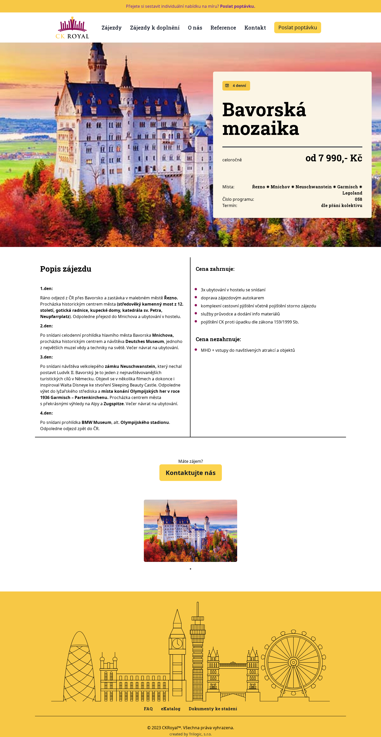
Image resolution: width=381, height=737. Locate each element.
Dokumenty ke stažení (213, 708)
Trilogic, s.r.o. (200, 734)
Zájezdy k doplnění (155, 27)
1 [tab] (190, 568)
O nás (195, 27)
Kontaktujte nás (191, 472)
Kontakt (255, 27)
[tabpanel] (190, 531)
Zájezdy (112, 27)
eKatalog (170, 708)
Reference (223, 27)
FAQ (148, 708)
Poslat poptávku (297, 27)
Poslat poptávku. (237, 6)
